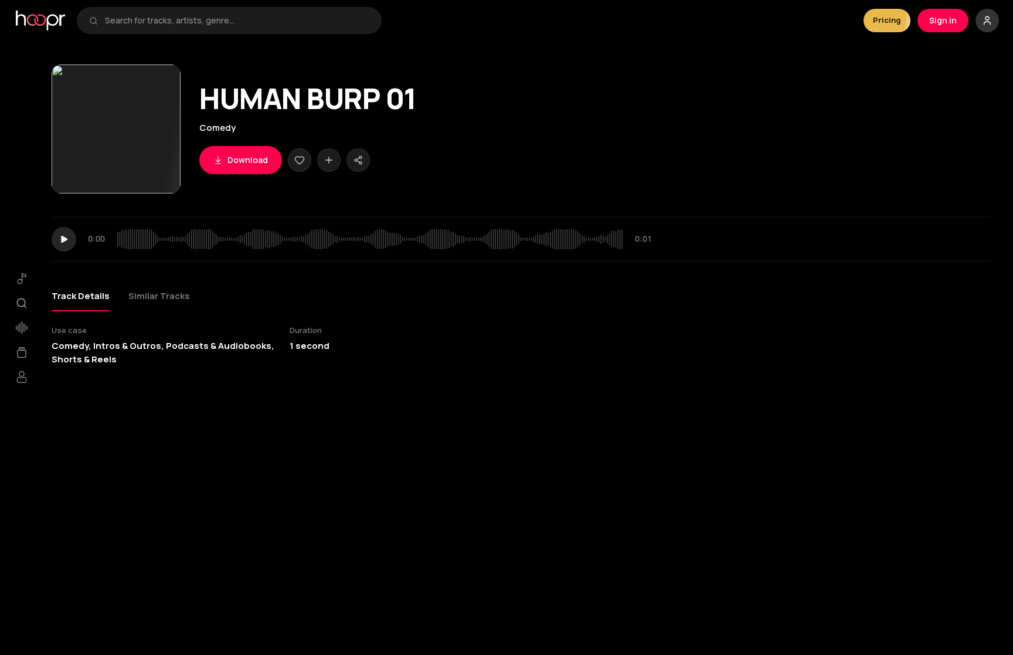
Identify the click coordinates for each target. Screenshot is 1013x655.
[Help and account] (987, 20)
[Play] (64, 239)
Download (247, 159)
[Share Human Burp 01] (358, 160)
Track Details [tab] (81, 296)
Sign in (943, 20)
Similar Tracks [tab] (159, 296)
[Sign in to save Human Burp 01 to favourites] (299, 160)
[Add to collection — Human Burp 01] (329, 160)
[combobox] (237, 20)
